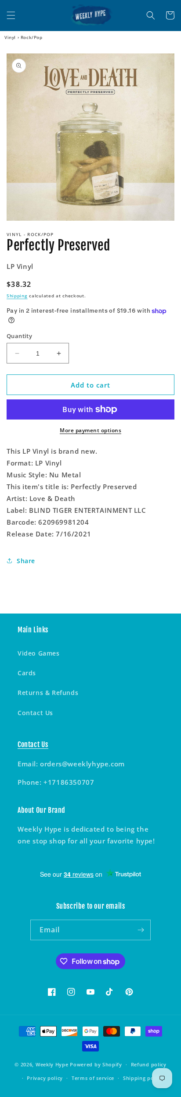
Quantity (19, 336)
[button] (11, 15)
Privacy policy (45, 1078)
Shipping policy (143, 1078)
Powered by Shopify (96, 1064)
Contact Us (35, 713)
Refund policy (149, 1064)
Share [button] (26, 561)
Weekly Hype (52, 1064)
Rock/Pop (32, 37)
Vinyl (10, 37)
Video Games (39, 653)
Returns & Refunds (48, 692)
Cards (27, 673)
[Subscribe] (140, 930)
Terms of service (93, 1078)
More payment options (90, 430)
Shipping (17, 296)
